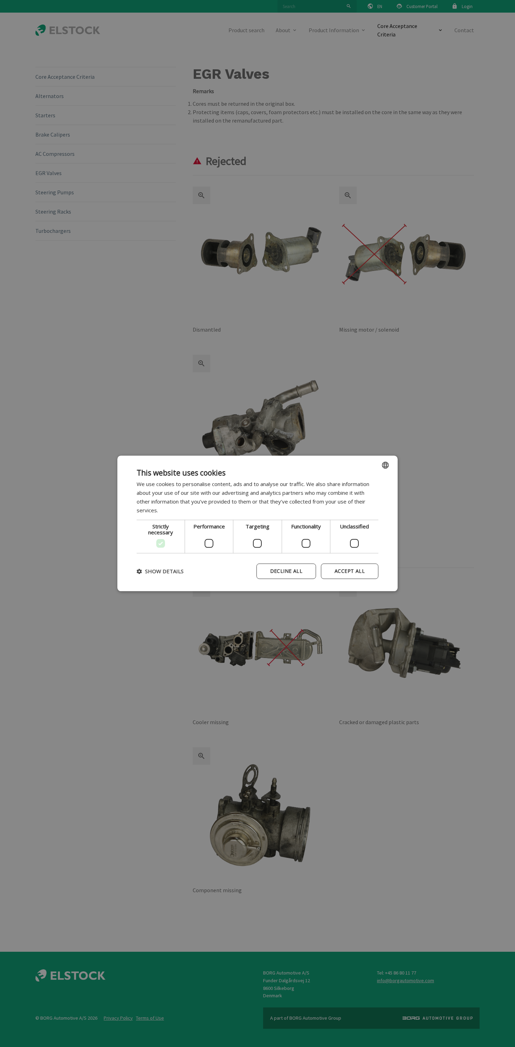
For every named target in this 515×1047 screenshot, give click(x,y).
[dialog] (257, 523)
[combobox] (385, 465)
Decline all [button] (286, 571)
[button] (160, 571)
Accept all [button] (350, 571)
